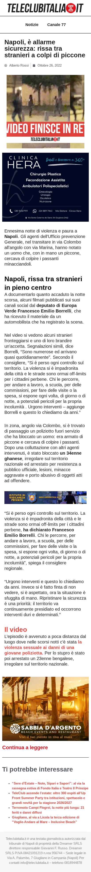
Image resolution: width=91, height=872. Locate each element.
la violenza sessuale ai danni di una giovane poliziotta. (43, 647)
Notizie (31, 24)
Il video (15, 629)
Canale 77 (56, 24)
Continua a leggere (25, 747)
